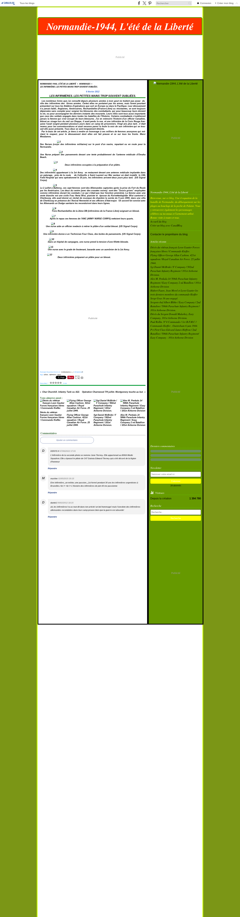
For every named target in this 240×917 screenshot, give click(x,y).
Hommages (84, 83)
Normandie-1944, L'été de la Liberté (58, 83)
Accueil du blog (158, 221)
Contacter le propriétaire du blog (169, 234)
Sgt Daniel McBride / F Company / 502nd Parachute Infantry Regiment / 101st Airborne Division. (174, 270)
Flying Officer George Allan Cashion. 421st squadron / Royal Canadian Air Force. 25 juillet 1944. (175, 259)
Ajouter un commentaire (67, 440)
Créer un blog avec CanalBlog (166, 225)
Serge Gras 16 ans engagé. (164, 298)
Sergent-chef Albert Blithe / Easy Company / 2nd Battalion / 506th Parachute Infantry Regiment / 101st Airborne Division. (175, 306)
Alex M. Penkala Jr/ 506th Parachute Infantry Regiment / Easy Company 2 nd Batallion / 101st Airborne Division (175, 282)
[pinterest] (150, 3)
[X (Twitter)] (144, 3)
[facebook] (139, 3)
